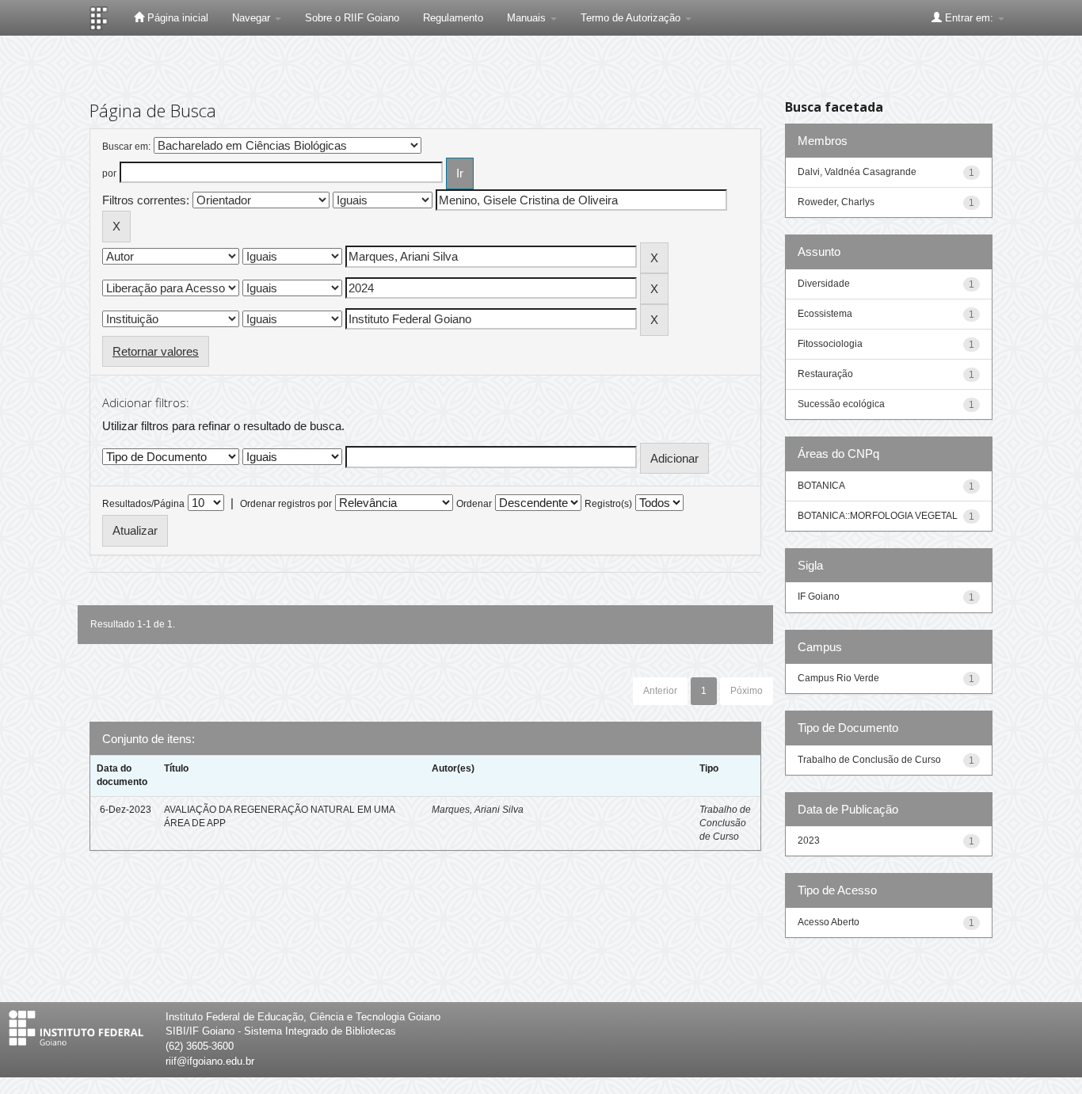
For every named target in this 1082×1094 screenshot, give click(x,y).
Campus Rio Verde (838, 678)
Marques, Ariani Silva (478, 809)
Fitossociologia (830, 343)
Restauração (825, 373)
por (109, 173)
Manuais (528, 18)
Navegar (252, 18)
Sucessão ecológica (841, 404)
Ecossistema (825, 313)
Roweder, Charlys (836, 202)
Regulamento (453, 18)
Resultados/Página (143, 503)
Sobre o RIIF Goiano (352, 18)
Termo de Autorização (632, 18)
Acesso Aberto (828, 922)
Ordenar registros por (286, 503)
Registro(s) (608, 503)
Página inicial (176, 18)
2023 (809, 840)
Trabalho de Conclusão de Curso (725, 823)
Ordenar (474, 503)
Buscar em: (126, 146)
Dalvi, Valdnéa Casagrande (857, 171)
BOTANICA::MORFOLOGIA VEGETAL (878, 515)
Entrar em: (969, 18)
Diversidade (824, 283)
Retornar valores (155, 351)
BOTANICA (821, 485)
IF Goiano (819, 596)
